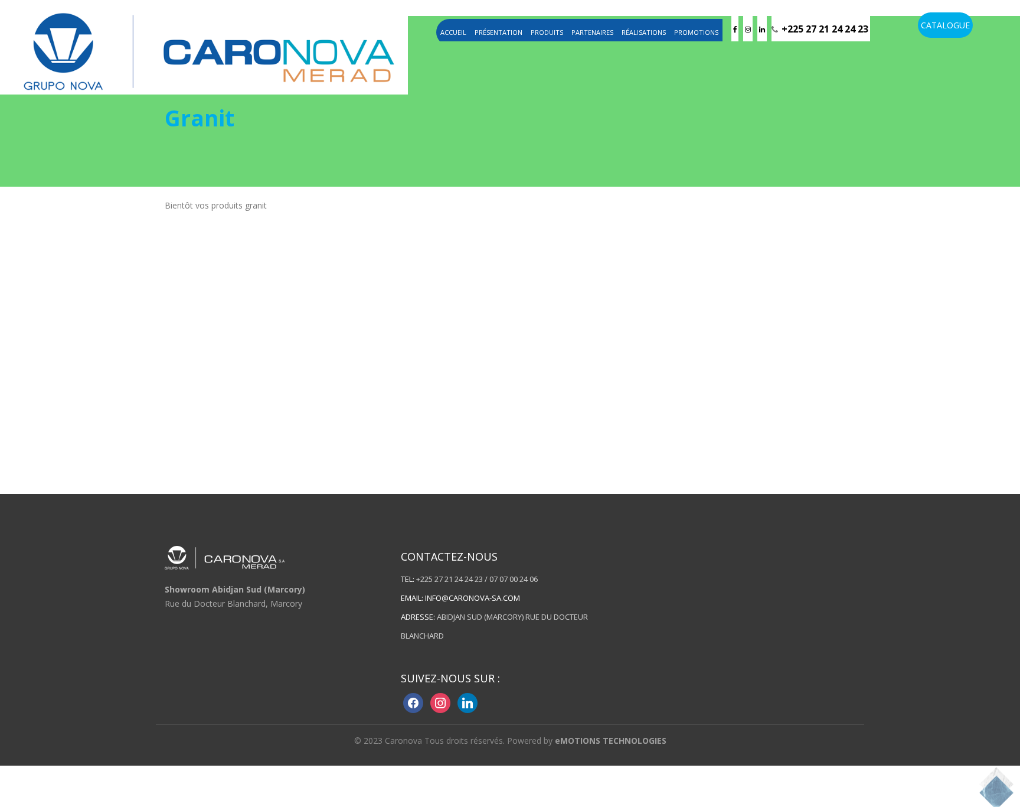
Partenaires (592, 32)
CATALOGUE (945, 25)
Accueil (453, 32)
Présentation (498, 32)
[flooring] (209, 49)
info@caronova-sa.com (472, 598)
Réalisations (644, 32)
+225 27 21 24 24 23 (825, 28)
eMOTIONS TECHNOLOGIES (610, 740)
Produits (547, 32)
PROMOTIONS (696, 32)
